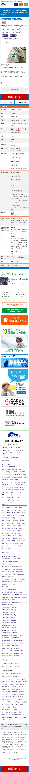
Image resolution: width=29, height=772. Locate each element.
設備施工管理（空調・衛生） (16, 469)
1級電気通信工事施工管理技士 (9, 633)
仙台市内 (19, 19)
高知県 (18, 541)
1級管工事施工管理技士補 (8, 615)
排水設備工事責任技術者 (8, 576)
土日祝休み (9, 25)
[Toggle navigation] (26, 4)
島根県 (14, 536)
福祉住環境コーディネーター (9, 587)
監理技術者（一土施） (7, 653)
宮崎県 (19, 546)
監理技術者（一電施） (7, 655)
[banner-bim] (14, 412)
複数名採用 (14, 691)
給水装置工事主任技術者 (8, 571)
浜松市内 (20, 525)
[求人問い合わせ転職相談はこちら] (14, 319)
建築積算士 (16, 655)
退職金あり (12, 676)
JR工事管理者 (5, 648)
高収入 (3, 25)
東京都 (22, 515)
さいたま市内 (5, 515)
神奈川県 (12, 518)
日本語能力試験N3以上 (7, 717)
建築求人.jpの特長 (20, 450)
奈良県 (19, 533)
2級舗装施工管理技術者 (8, 602)
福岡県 (23, 541)
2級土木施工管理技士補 (20, 597)
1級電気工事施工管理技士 (8, 622)
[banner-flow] (14, 339)
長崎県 (21, 543)
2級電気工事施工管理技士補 (9, 630)
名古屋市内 (10, 528)
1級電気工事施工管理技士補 (9, 625)
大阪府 (14, 530)
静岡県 (8, 525)
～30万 (4, 663)
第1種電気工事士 (6, 638)
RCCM (4, 645)
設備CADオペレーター (7, 479)
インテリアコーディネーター (9, 589)
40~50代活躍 (13, 35)
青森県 (20, 507)
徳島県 (4, 541)
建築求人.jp (4, 725)
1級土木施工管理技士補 (20, 594)
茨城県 (8, 513)
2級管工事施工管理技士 (8, 617)
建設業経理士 (17, 582)
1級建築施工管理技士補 (18, 574)
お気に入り (18, 453)
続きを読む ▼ (14, 89)
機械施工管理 (21, 472)
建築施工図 (5, 474)
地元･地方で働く (15, 29)
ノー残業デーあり (19, 679)
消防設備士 (5, 561)
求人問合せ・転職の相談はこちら (9, 453)
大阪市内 (20, 530)
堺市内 (4, 533)
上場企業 (4, 694)
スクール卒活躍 (6, 702)
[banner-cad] (14, 402)
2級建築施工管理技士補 (8, 584)
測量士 (16, 643)
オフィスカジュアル (7, 712)
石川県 (8, 523)
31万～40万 (10, 663)
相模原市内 (5, 520)
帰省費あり (5, 676)
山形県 (24, 510)
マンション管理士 (22, 579)
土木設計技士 (15, 645)
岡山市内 (4, 538)
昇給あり (19, 674)
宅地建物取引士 (19, 571)
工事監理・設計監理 (19, 487)
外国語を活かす (6, 719)
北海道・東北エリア (6, 19)
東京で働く (14, 686)
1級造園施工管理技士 (20, 602)
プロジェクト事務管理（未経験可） (10, 466)
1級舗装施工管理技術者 (8, 599)
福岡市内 (4, 543)
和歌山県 (4, 536)
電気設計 (24, 482)
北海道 (4, 507)
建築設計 (11, 474)
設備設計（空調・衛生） (20, 477)
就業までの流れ (8, 450)
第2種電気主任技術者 (19, 640)
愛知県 (4, 528)
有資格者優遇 (16, 38)
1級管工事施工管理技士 (8, 612)
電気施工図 (17, 482)
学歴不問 (18, 32)
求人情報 (18, 447)
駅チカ (18, 707)
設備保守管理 (17, 489)
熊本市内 (9, 546)
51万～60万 (5, 666)
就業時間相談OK (15, 689)
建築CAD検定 (12, 556)
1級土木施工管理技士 (7, 594)
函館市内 (15, 507)
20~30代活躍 (5, 35)
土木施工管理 (5, 472)
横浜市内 (11, 520)
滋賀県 (20, 528)
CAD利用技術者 (6, 569)
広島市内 (15, 538)
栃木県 (13, 513)
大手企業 (12, 32)
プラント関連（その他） (7, 487)
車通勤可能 (16, 25)
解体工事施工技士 (18, 592)
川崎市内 (17, 518)
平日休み (18, 676)
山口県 (20, 538)
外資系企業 (21, 691)
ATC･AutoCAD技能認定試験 (9, 579)
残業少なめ (5, 709)
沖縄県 (10, 548)
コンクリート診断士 (7, 650)
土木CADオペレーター (7, 482)
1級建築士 (18, 559)
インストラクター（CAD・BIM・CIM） (11, 497)
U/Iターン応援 (5, 32)
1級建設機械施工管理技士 (8, 607)
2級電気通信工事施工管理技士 (9, 635)
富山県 (4, 523)
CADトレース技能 (13, 561)
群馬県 (18, 513)
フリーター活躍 (17, 699)
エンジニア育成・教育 (7, 500)
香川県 (8, 541)
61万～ (11, 666)
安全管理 (4, 22)
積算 (23, 489)
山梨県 (18, 523)
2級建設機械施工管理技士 (8, 610)
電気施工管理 (13, 472)
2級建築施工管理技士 (7, 582)
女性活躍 (12, 707)
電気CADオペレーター (7, 484)
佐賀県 (16, 543)
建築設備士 (5, 556)
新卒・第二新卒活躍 (7, 699)
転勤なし (23, 25)
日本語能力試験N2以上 (17, 714)
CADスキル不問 (5, 42)
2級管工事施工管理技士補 (8, 620)
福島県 (4, 513)
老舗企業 (16, 694)
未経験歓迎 (11, 697)
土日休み (4, 679)
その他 (16, 500)
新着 (3, 674)
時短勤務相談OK (6, 691)
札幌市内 (9, 507)
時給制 (16, 666)
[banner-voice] (14, 382)
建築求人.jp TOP (8, 447)
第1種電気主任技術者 (7, 640)
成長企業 (22, 694)
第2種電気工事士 (16, 638)
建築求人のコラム (7, 732)
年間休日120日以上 (7, 681)
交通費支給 (16, 681)
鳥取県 (10, 536)
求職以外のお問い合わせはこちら (12, 457)
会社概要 (15, 734)
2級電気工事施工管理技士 (8, 627)
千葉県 (12, 515)
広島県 (10, 538)
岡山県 (19, 536)
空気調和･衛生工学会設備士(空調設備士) (12, 566)
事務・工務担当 (6, 492)
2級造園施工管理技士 (7, 604)
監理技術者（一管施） (18, 653)
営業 (12, 492)
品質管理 (10, 489)
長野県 (23, 523)
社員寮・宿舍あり (6, 29)
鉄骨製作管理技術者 (7, 592)
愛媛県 (13, 541)
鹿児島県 (4, 548)
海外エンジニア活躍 (20, 717)
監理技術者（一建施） (18, 650)
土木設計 (17, 479)
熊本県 (4, 546)
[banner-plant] (14, 423)
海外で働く (21, 686)
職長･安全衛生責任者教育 (8, 559)
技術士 (8, 645)
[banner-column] (14, 361)
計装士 (20, 635)
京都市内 (9, 530)
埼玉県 (23, 513)
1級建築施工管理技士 (17, 569)
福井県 (13, 523)
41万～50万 (17, 663)
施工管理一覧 (5, 464)
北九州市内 (11, 543)
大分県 (14, 546)
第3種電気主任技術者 (7, 643)
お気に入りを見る (21, 102)
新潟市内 (22, 520)
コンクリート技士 (15, 648)
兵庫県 (8, 533)
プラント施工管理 (19, 484)
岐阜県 (4, 525)
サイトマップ (7, 734)
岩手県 (4, 510)
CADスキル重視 (17, 712)
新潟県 (16, 520)
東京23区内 (5, 518)
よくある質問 (22, 734)
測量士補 (21, 643)
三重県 (15, 528)
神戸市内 (14, 533)
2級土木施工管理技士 (7, 597)
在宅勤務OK (5, 684)
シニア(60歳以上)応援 (7, 38)
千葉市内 (17, 515)
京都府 (4, 530)
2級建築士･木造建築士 (7, 564)
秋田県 (19, 510)
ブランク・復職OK (19, 704)
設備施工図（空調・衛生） (8, 477)
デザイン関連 (18, 492)
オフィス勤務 (12, 709)
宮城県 (13, 19)
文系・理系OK (18, 697)
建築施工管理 (5, 469)
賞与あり (13, 674)
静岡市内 (14, 525)
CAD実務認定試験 (6, 574)
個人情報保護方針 (18, 732)
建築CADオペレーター (20, 474)
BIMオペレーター (6, 495)
